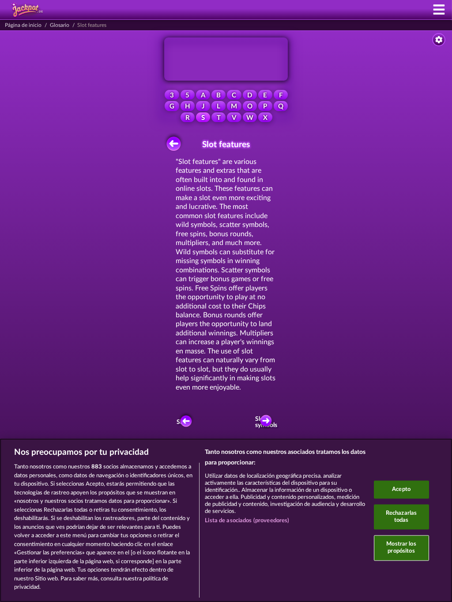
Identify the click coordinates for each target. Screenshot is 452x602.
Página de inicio (23, 25)
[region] (226, 520)
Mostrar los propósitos (401, 548)
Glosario (59, 25)
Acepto (401, 489)
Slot (182, 422)
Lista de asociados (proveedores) (247, 521)
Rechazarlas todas (401, 517)
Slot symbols (268, 422)
